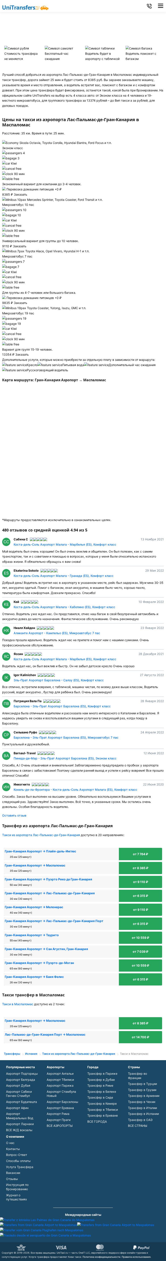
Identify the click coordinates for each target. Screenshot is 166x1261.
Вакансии (13, 1173)
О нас (10, 1143)
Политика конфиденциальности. (102, 1256)
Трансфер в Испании (143, 1114)
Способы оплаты (18, 1161)
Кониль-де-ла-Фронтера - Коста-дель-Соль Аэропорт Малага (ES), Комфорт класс (75, 789)
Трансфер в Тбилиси (102, 1109)
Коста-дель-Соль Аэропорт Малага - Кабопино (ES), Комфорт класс (64, 607)
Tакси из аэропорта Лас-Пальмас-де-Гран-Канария (41, 835)
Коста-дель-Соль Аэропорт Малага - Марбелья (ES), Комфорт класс (65, 544)
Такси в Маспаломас (17, 1004)
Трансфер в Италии (142, 1108)
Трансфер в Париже (102, 1073)
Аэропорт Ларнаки (20, 1124)
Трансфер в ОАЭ (140, 1120)
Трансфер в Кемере (102, 1103)
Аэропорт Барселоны (62, 1102)
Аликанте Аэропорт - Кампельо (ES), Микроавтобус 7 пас (57, 633)
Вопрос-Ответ (16, 1155)
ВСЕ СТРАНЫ (137, 1125)
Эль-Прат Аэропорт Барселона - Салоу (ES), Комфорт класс (59, 680)
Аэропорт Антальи (60, 1073)
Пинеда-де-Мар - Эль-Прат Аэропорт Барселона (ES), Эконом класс (65, 758)
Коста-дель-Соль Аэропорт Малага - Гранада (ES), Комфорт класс (63, 576)
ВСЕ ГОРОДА (97, 1121)
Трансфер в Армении (143, 1096)
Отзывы (12, 1179)
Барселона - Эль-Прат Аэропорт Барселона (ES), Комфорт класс (62, 706)
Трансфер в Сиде (100, 1097)
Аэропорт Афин (17, 1108)
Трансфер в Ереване (102, 1115)
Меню (160, 6)
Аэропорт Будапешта (21, 1102)
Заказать (20, 194)
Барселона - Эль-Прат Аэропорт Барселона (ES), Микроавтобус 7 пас (66, 737)
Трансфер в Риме (100, 1085)
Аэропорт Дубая (18, 1085)
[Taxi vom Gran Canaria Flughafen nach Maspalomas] (41, 1230)
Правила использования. (136, 1256)
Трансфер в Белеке (101, 1091)
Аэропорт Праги (58, 1120)
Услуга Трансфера (19, 1167)
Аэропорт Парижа (60, 1085)
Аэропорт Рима (58, 1114)
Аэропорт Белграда (20, 1079)
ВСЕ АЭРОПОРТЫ (60, 1125)
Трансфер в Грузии (142, 1090)
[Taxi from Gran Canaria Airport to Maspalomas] (38, 1225)
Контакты (13, 1149)
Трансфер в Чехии (141, 1102)
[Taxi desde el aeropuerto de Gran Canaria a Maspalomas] (45, 1235)
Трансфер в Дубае (101, 1079)
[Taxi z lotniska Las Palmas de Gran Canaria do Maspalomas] (47, 1220)
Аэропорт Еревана (60, 1108)
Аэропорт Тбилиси (60, 1079)
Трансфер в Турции (142, 1084)
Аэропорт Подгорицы (22, 1073)
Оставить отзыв (14, 815)
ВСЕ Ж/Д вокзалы (19, 1130)
